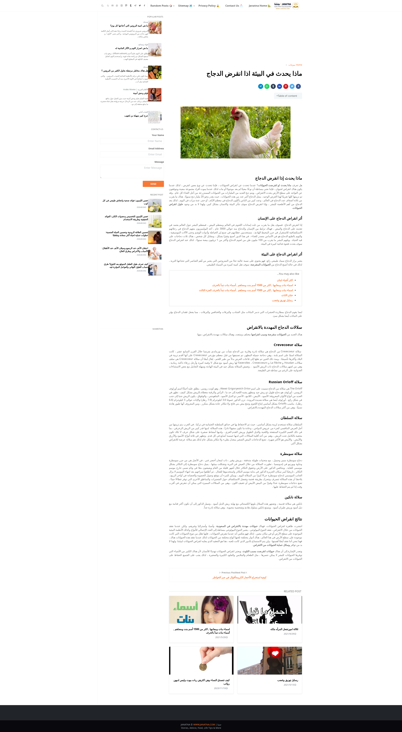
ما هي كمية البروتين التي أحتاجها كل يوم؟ (129, 25)
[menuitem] (260, 5)
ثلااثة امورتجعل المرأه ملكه (284, 629)
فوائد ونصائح (143, 44)
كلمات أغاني (143, 112)
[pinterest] (126, 6)
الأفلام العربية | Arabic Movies (135, 89)
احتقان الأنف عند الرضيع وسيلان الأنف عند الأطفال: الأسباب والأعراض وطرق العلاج (125, 250)
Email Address (156, 148)
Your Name (158, 135)
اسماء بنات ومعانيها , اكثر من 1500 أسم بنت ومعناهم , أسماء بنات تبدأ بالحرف (252, 285)
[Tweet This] (292, 86)
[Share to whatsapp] (266, 86)
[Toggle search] (102, 5)
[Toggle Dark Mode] (108, 5)
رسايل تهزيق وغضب (282, 300)
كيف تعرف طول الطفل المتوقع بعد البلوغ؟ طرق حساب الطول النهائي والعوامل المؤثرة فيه (126, 265)
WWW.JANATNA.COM (204, 724)
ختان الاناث (287, 295)
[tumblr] (130, 6)
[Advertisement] (235, 37)
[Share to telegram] (260, 86)
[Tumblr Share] (273, 86)
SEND (153, 183)
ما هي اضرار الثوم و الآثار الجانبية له (131, 48)
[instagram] (121, 6)
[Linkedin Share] (279, 86)
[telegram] (135, 6)
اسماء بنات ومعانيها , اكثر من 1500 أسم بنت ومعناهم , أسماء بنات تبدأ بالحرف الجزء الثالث (246, 290)
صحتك (145, 22)
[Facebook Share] (298, 86)
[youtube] (112, 6)
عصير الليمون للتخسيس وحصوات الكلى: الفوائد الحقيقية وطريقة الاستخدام (126, 218)
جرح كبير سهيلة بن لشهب (136, 115)
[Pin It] (285, 86)
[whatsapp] (117, 6)
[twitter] (140, 6)
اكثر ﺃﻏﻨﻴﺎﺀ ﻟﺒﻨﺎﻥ (285, 280)
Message (159, 161)
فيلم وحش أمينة (140, 93)
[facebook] (144, 6)
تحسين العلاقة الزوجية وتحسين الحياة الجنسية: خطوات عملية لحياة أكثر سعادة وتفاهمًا (127, 234)
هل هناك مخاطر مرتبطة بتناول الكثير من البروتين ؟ (124, 70)
